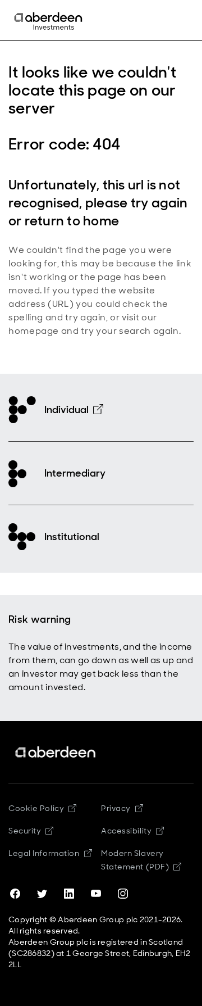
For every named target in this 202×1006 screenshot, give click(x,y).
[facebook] (15, 893)
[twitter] (42, 893)
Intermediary (74, 473)
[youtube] (96, 893)
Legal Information (44, 853)
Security (24, 831)
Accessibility (126, 831)
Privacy (116, 808)
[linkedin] (69, 893)
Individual (66, 409)
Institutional (71, 536)
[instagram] (123, 893)
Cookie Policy (36, 808)
